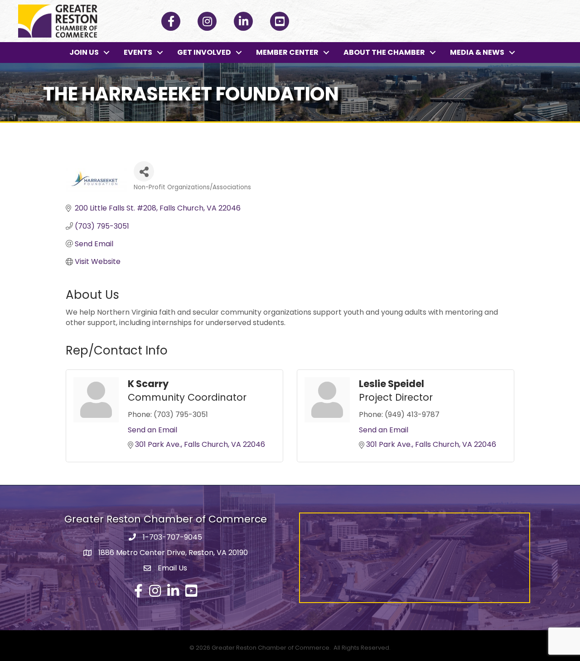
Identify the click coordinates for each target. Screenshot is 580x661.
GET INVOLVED (204, 52)
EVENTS (138, 52)
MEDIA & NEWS (477, 52)
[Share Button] (144, 171)
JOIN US (84, 52)
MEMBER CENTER (287, 52)
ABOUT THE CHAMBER (384, 52)
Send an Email (152, 430)
